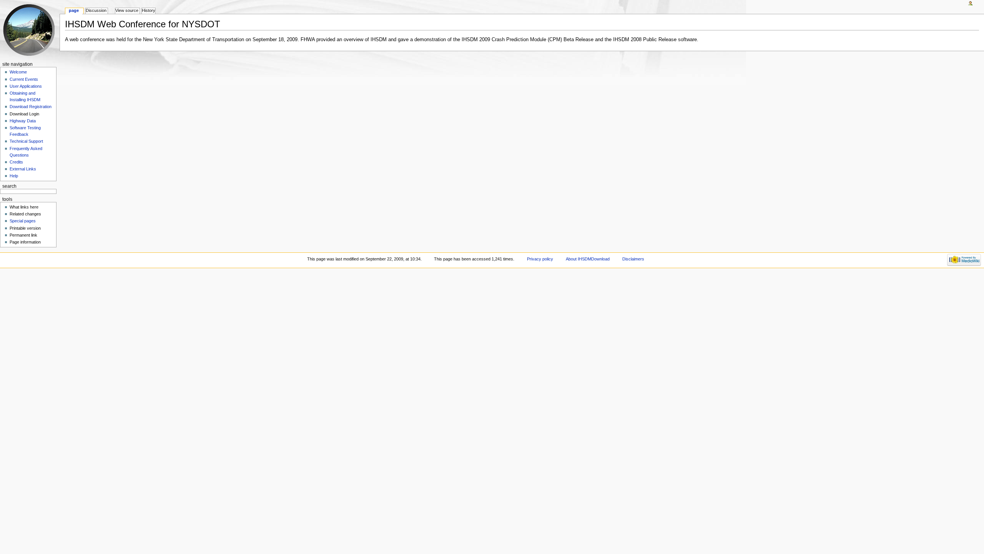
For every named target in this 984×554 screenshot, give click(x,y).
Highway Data (23, 120)
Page (74, 10)
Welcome (18, 72)
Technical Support (26, 141)
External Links (23, 169)
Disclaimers (633, 259)
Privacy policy (540, 259)
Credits (16, 162)
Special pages (23, 221)
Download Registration (31, 106)
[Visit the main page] (30, 30)
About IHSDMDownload (588, 259)
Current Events (24, 79)
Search (9, 186)
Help (14, 176)
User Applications (26, 86)
